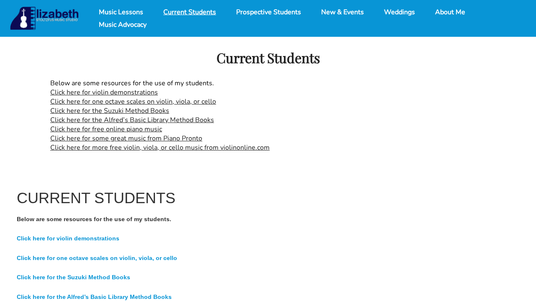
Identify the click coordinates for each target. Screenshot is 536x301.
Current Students (189, 12)
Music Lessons (121, 12)
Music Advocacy (123, 24)
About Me (450, 12)
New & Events (342, 12)
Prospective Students (268, 12)
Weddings (399, 12)
